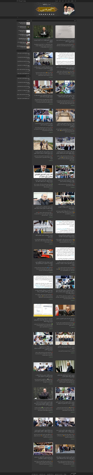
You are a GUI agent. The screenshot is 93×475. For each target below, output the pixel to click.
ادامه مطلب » (72, 75)
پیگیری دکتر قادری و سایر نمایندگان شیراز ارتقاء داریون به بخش (65, 41)
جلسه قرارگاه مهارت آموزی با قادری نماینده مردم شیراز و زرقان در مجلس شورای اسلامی (43, 431)
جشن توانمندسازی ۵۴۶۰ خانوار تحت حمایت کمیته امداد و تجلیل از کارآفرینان (43, 458)
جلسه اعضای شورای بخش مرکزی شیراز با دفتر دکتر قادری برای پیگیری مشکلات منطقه (65, 97)
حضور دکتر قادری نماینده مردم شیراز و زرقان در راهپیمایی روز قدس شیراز (66, 180)
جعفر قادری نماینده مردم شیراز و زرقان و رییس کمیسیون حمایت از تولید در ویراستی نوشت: (65, 263)
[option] (23, 54)
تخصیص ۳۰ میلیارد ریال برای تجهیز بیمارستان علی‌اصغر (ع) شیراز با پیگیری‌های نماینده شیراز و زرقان (43, 320)
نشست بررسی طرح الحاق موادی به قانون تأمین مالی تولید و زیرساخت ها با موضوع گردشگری (65, 125)
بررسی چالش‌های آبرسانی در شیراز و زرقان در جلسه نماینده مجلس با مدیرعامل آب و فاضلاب (43, 68)
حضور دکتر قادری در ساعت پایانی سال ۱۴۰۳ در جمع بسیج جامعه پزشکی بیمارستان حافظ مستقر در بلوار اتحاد (65, 292)
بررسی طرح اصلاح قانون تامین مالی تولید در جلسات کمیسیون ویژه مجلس (43, 96)
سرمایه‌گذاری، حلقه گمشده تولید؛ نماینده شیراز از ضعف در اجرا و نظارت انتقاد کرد (44, 180)
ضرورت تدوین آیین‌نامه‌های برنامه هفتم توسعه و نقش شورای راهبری (66, 375)
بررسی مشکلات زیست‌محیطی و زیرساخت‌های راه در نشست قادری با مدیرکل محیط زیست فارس (43, 348)
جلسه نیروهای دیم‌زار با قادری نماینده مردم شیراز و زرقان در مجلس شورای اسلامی (65, 431)
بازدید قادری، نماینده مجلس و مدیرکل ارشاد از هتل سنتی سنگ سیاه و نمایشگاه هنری (65, 458)
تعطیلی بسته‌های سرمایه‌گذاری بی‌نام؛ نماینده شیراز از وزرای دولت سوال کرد (66, 236)
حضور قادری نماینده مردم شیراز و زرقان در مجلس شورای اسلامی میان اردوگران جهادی (65, 152)
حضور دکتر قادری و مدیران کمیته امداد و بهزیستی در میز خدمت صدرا (44, 124)
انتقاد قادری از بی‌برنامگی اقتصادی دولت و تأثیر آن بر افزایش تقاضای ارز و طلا (44, 291)
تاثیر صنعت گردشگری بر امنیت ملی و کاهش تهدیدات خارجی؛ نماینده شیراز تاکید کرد (43, 208)
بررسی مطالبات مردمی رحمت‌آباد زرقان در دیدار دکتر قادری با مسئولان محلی (44, 375)
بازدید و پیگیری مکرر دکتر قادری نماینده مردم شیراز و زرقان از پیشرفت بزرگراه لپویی (43, 152)
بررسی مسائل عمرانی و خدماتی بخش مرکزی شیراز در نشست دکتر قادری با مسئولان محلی (65, 403)
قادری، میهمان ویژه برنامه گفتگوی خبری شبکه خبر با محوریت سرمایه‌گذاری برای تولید (44, 263)
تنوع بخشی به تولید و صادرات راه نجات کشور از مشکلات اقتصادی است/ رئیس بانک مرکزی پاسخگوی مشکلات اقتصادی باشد (43, 403)
